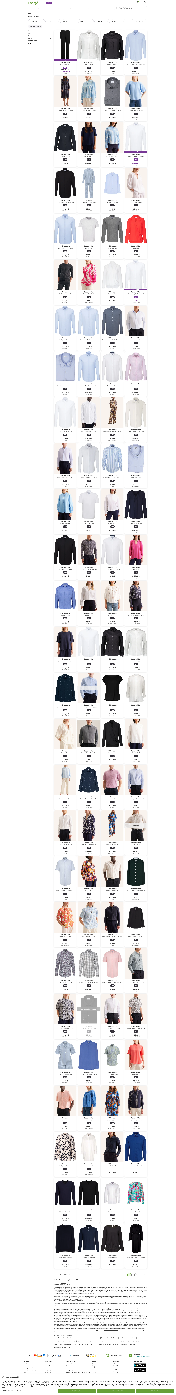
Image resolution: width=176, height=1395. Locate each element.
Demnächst (116, 1366)
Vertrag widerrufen (70, 1370)
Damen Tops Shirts (68, 1338)
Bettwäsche (82, 1305)
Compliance (48, 1370)
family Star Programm (30, 1364)
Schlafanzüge (125, 1341)
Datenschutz (48, 1368)
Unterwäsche (133, 1344)
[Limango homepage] (33, 3)
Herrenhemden (106, 1344)
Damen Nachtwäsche (107, 1341)
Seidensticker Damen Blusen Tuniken (83, 1344)
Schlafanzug (113, 1297)
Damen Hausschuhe (81, 1338)
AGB (46, 1364)
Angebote (95, 1364)
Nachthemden (58, 1344)
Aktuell (115, 1364)
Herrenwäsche (135, 1341)
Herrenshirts (57, 1338)
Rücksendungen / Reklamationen (74, 1366)
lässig (120, 1317)
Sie (143, 1330)
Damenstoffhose (114, 1330)
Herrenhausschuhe (94, 1338)
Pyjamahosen (67, 1344)
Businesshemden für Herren (62, 1348)
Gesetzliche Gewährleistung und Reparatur (77, 1372)
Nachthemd (132, 1302)
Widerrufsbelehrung (50, 1366)
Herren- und (107, 1330)
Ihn (54, 1331)
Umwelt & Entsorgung (71, 1368)
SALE (29, 43)
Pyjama (117, 1341)
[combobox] (131, 8)
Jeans (97, 1330)
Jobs (25, 1372)
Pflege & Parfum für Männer (109, 1338)
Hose (138, 1302)
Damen (30, 36)
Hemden (98, 1344)
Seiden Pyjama (81, 1341)
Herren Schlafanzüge (93, 1341)
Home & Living (32, 41)
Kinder (94, 1368)
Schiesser (115, 1344)
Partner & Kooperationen (31, 1370)
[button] (144, 3)
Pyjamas (63, 1283)
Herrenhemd (109, 1292)
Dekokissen (57, 1341)
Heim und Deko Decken (69, 1341)
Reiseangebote (117, 1372)
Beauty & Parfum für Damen (127, 1338)
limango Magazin (28, 1368)
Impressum (48, 1372)
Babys (94, 1366)
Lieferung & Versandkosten (73, 1364)
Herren (30, 38)
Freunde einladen (29, 1366)
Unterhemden (124, 1344)
